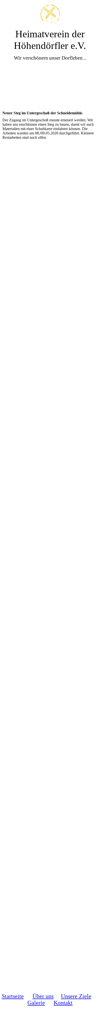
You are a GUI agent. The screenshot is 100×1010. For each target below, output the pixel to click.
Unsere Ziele (76, 996)
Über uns (43, 996)
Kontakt (63, 1003)
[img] (50, 14)
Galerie (36, 1003)
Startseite (13, 996)
